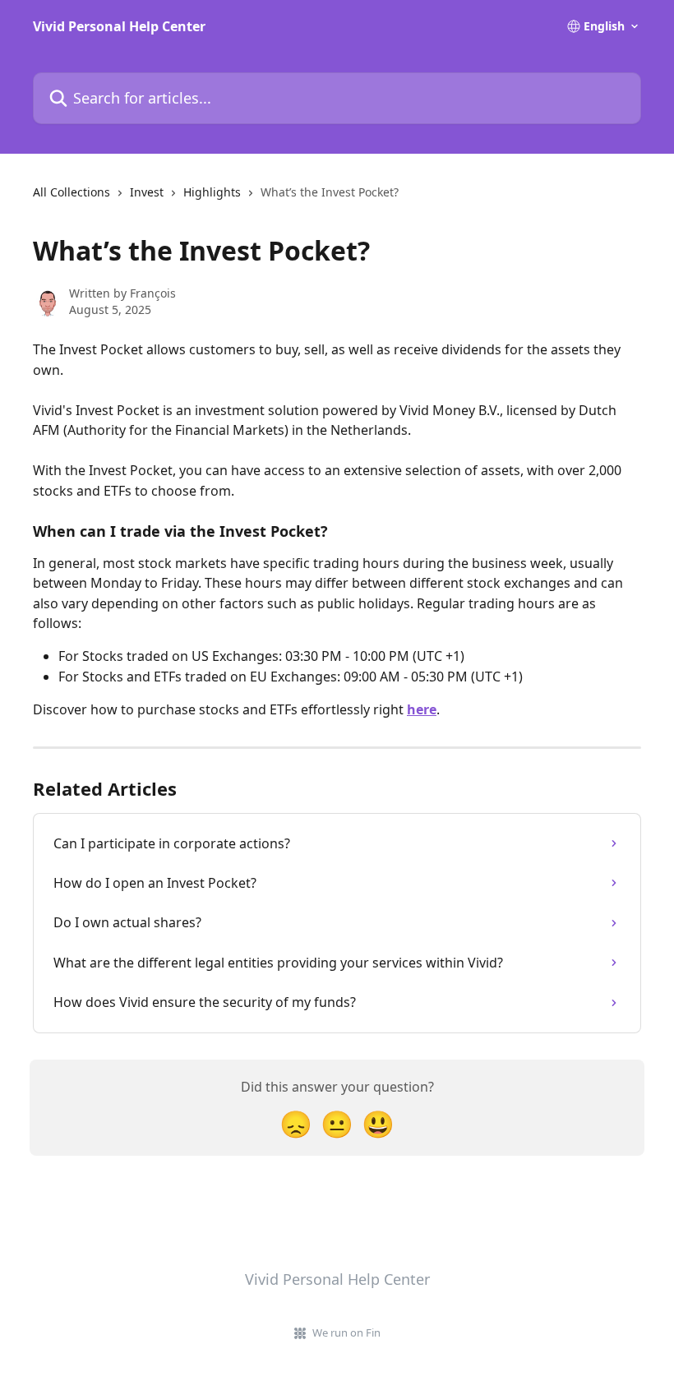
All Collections (71, 192)
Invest (147, 192)
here (421, 709)
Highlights (212, 192)
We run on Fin (346, 1332)
